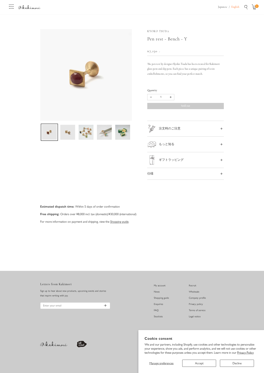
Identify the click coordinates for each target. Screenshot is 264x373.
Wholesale (194, 291)
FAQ (156, 310)
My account (159, 285)
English (235, 7)
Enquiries (158, 304)
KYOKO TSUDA (158, 31)
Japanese (222, 7)
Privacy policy (196, 304)
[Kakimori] (29, 7)
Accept (199, 363)
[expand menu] (11, 6)
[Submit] (105, 305)
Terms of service (197, 310)
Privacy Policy (245, 352)
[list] (86, 75)
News (157, 291)
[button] (255, 7)
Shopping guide (119, 221)
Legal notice (195, 316)
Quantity (152, 90)
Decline (237, 363)
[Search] (246, 7)
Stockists (158, 316)
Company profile (197, 297)
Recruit (192, 285)
